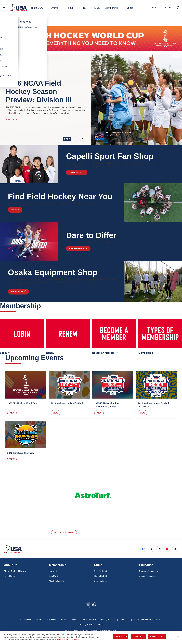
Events (54, 7)
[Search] (178, 8)
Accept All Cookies (157, 636)
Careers (38, 620)
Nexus (69, 7)
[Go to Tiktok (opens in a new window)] (175, 549)
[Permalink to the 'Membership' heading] (43, 306)
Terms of (89, 619)
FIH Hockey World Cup (26, 27)
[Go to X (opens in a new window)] (151, 549)
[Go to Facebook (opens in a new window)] (143, 549)
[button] (116, 136)
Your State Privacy (147, 619)
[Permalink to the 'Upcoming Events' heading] (66, 358)
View (11, 413)
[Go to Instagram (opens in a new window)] (159, 549)
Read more (11, 119)
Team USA (37, 7)
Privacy (108, 619)
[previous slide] (76, 139)
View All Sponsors (64, 533)
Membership (111, 7)
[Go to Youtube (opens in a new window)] (167, 549)
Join (53, 576)
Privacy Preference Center (91, 625)
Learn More (76, 248)
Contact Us (51, 620)
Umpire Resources (147, 576)
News (155, 7)
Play (84, 7)
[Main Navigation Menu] (4, 8)
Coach (129, 7)
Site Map (74, 620)
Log (53, 571)
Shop (78, 172)
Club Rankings (100, 581)
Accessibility (25, 620)
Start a (100, 576)
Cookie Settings (121, 636)
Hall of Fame (9, 576)
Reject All (138, 636)
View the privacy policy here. (68, 639)
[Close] (178, 636)
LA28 (97, 7)
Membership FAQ (56, 581)
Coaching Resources (148, 571)
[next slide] (82, 139)
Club (100, 571)
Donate (167, 7)
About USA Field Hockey (15, 571)
